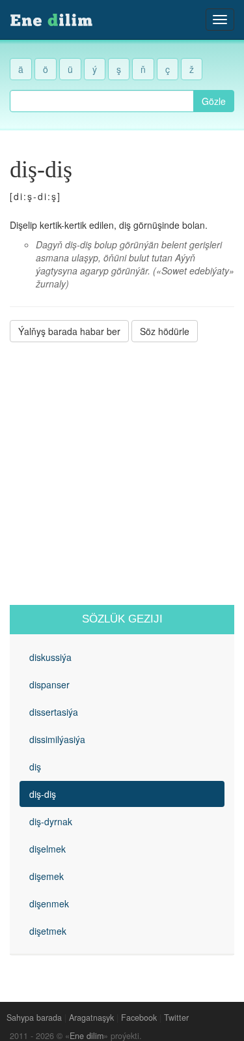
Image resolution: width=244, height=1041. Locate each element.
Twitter (176, 1017)
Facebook (139, 1017)
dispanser (49, 684)
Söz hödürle (164, 331)
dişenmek (49, 903)
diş (35, 766)
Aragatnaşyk (91, 1017)
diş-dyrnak (50, 821)
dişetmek (47, 930)
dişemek (46, 876)
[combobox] (102, 101)
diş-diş (42, 793)
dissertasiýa (53, 711)
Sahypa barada (34, 1017)
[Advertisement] (122, 473)
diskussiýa (50, 657)
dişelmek (47, 848)
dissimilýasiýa (57, 739)
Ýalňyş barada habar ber (69, 331)
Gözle (214, 101)
